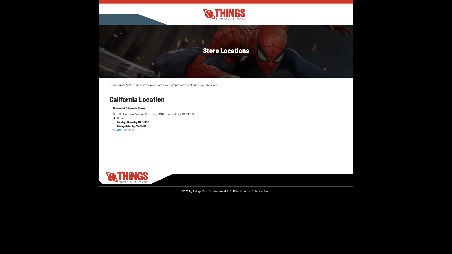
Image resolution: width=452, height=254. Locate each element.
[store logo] (224, 14)
